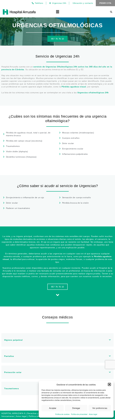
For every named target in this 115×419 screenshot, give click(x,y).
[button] (109, 384)
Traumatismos (11, 388)
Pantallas (9, 356)
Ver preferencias (99, 408)
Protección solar (12, 372)
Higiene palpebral (13, 340)
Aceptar (52, 408)
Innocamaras (7, 416)
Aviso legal (93, 414)
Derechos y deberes (37, 413)
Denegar (76, 408)
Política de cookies (62, 414)
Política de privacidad (79, 414)
